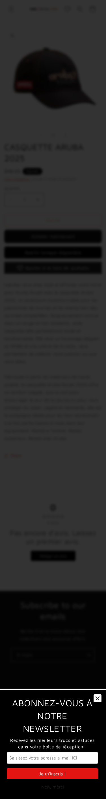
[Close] (97, 698)
